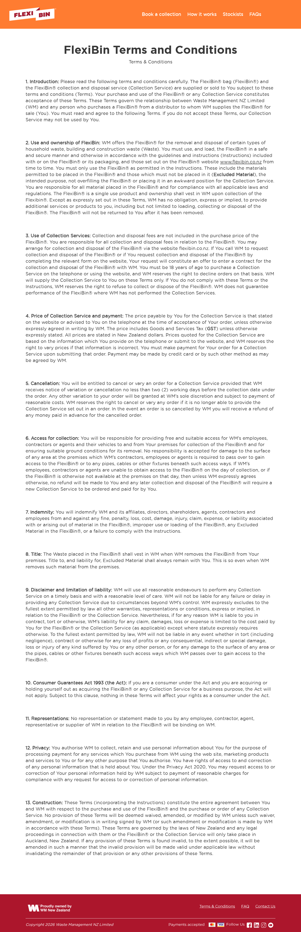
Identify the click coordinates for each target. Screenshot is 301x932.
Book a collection (161, 14)
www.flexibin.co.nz (241, 161)
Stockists (233, 14)
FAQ (245, 906)
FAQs (255, 14)
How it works (202, 14)
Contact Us (265, 906)
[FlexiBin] (32, 14)
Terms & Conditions (217, 906)
